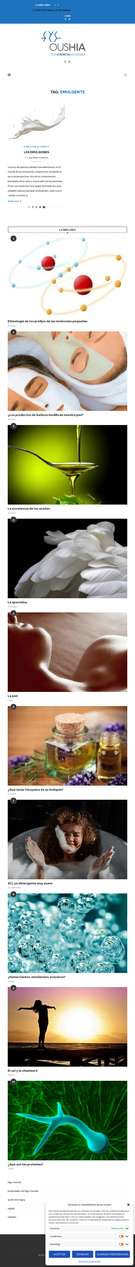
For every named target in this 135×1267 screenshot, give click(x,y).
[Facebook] (65, 19)
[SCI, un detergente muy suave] (67, 839)
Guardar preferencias (112, 1254)
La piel (13, 696)
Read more (13, 201)
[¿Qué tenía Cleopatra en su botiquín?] (67, 746)
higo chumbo (14, 1182)
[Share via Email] (44, 207)
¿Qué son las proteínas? (25, 1164)
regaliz (11, 1208)
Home (67, 16)
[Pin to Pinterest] (40, 207)
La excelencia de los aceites (29, 508)
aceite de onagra (16, 1199)
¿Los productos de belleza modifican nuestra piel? (45, 415)
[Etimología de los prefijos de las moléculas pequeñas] (67, 277)
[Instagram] (69, 19)
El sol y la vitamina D (23, 1070)
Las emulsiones (36, 152)
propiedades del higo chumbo (23, 1191)
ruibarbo (12, 1217)
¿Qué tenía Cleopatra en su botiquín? (35, 789)
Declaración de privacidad (89, 1261)
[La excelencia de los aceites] (67, 465)
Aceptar (59, 1254)
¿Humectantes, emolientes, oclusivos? (37, 977)
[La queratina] (67, 558)
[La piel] (67, 652)
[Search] (125, 75)
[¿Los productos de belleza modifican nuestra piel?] (67, 371)
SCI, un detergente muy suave (30, 883)
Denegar (83, 1254)
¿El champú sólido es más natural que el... (58, 10)
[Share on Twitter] (36, 207)
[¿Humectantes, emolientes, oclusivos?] (67, 933)
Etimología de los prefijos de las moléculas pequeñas (47, 321)
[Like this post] (29, 207)
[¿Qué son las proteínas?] (67, 1120)
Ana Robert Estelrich (38, 157)
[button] (128, 1204)
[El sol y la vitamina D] (67, 1027)
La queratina (17, 602)
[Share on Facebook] (33, 207)
